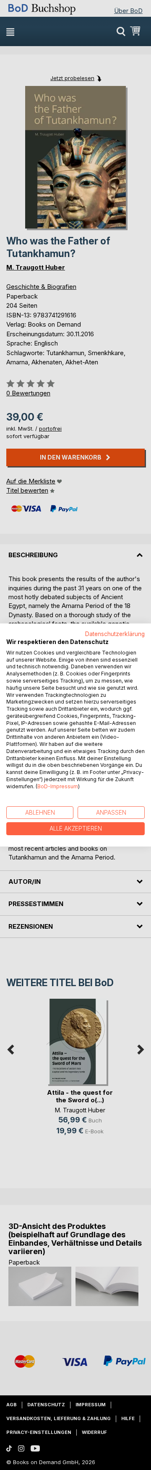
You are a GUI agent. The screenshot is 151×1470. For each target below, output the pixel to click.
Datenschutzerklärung (115, 634)
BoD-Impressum (57, 786)
